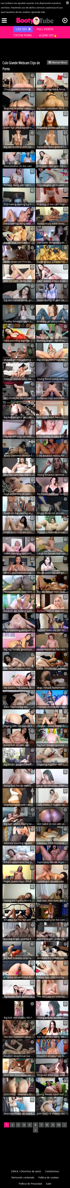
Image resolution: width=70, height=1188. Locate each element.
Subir (48, 1183)
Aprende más (38, 12)
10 (58, 1124)
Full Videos (45, 29)
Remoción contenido (22, 1177)
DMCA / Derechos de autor (26, 1171)
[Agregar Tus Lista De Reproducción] (32, 75)
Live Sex (21, 29)
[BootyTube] (35, 21)
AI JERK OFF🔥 (48, 35)
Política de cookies (48, 1177)
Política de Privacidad (30, 1183)
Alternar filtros (59, 62)
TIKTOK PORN (22, 35)
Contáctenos (52, 1171)
